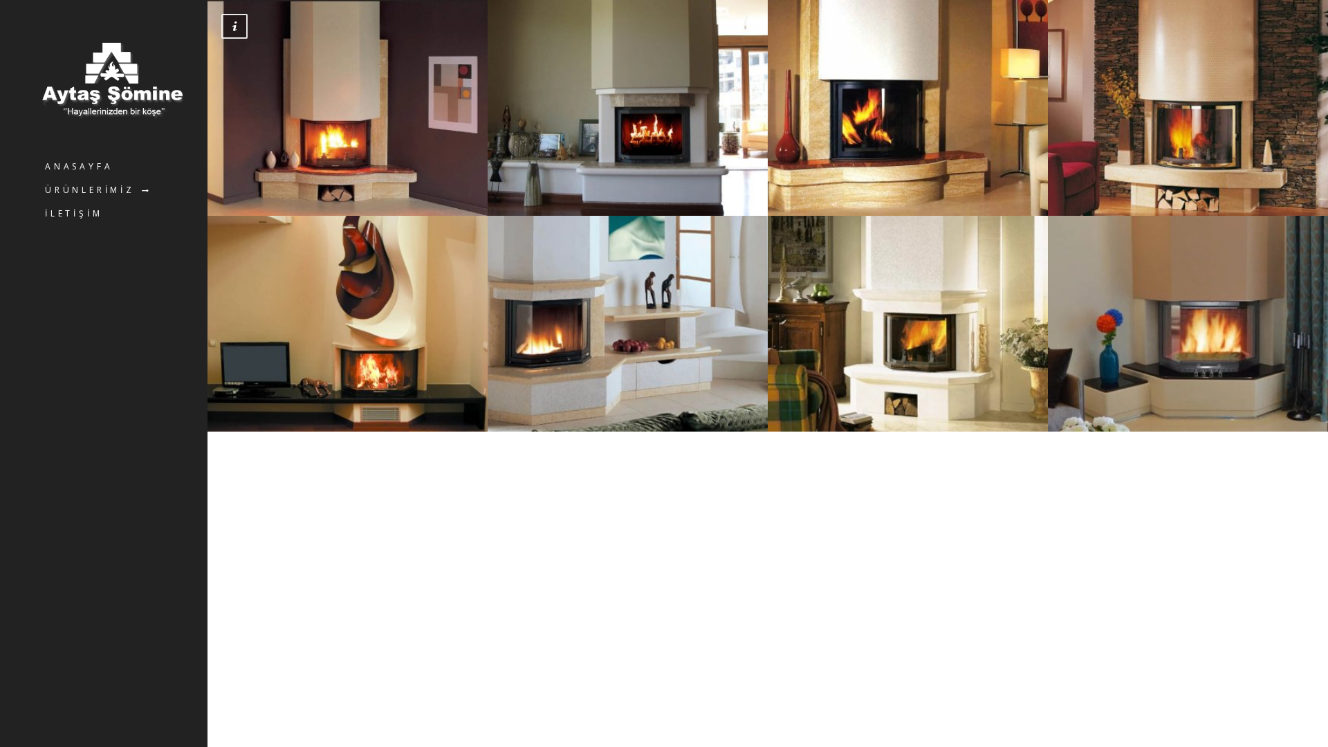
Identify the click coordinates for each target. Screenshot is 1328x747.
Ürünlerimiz (90, 190)
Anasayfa (79, 166)
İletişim (73, 213)
